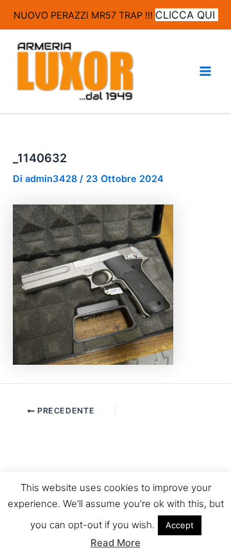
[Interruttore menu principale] (205, 71)
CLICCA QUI (186, 14)
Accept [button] (180, 525)
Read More (115, 543)
